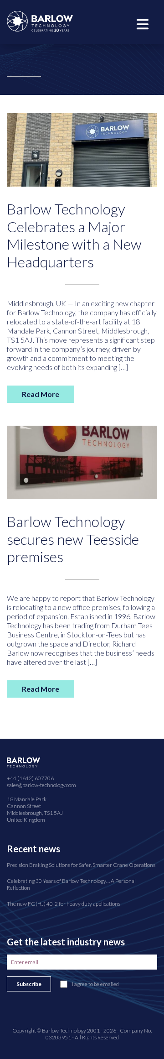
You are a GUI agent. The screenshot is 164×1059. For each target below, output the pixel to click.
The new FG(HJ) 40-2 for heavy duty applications (63, 903)
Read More (40, 394)
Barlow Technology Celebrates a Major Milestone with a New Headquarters (74, 235)
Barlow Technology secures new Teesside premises (73, 538)
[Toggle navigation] (142, 23)
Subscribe (28, 984)
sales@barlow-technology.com (41, 785)
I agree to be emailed (95, 984)
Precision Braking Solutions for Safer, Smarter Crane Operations (81, 864)
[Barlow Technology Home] (39, 20)
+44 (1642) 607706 (30, 778)
